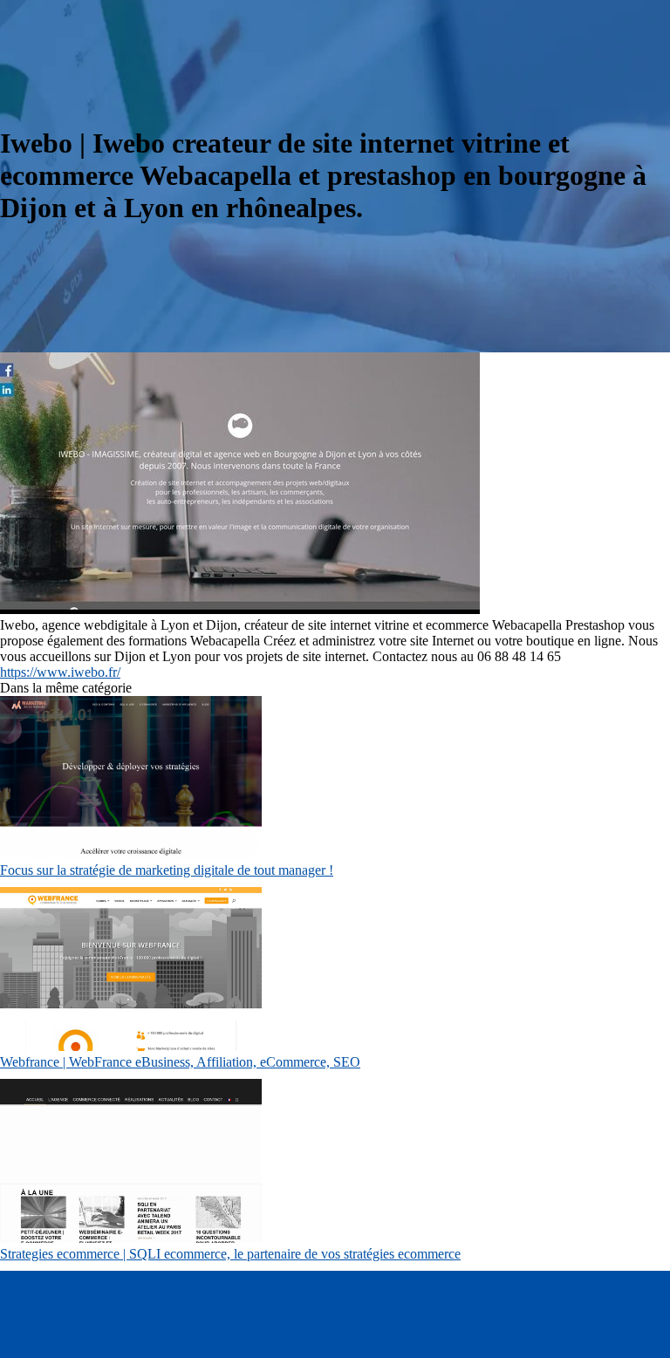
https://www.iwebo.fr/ (60, 672)
